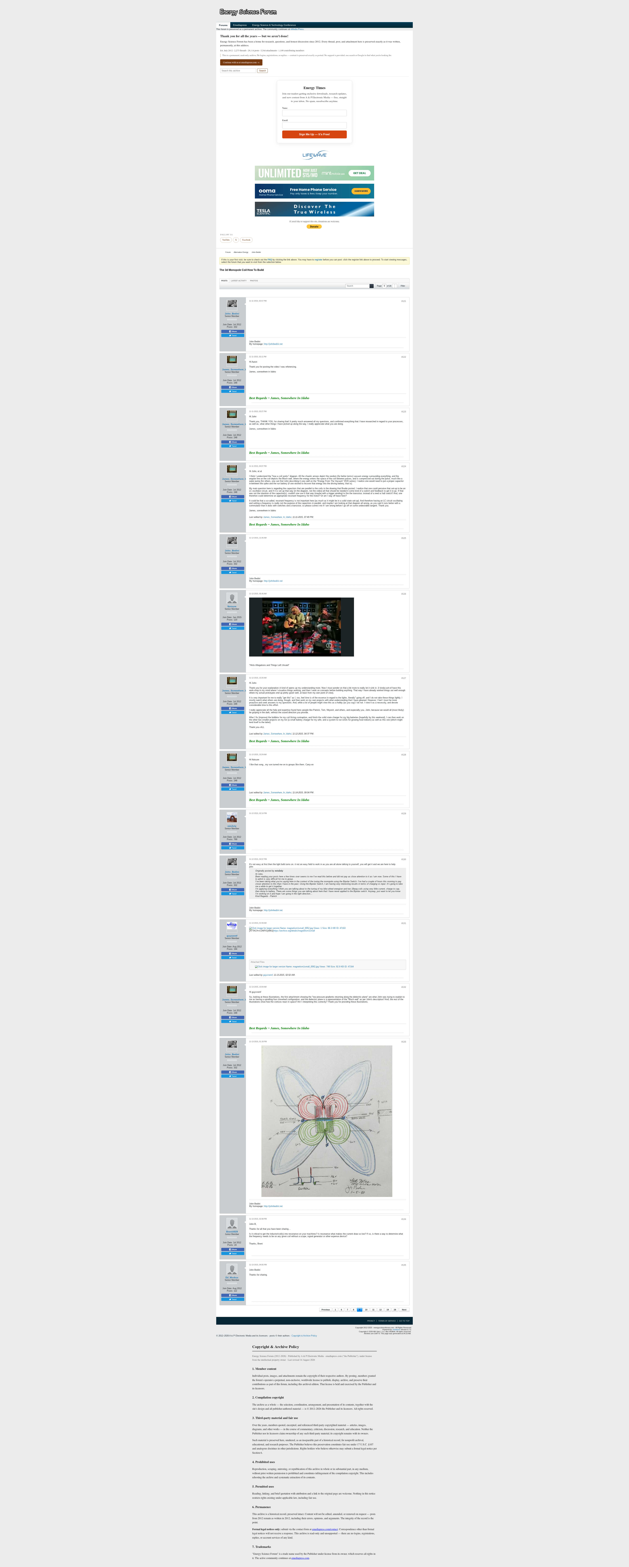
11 (373, 1310)
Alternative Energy (241, 252)
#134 (403, 1219)
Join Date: (227, 324)
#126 (403, 594)
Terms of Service (387, 1321)
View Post (285, 871)
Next (404, 1310)
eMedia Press (297, 29)
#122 (403, 357)
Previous (326, 1310)
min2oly (232, 826)
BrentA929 (232, 1231)
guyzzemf (232, 935)
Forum (228, 252)
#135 (403, 1265)
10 (366, 1310)
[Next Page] (396, 286)
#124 (403, 466)
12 (380, 1310)
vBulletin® (396, 1330)
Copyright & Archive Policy (304, 1335)
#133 (403, 1042)
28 (395, 1310)
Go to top (404, 1321)
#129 (403, 813)
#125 (403, 538)
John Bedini (256, 252)
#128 (403, 755)
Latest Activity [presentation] (239, 281)
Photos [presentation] (254, 281)
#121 (403, 301)
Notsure (232, 606)
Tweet (234, 335)
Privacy (371, 1321)
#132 (403, 987)
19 (388, 1310)
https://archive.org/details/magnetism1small (294, 930)
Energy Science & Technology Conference (274, 25)
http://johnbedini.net (273, 344)
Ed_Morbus (232, 1277)
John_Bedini (232, 313)
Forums (223, 25)
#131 (403, 923)
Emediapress (240, 25)
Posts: (230, 327)
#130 (403, 859)
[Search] (372, 286)
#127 (403, 678)
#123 (403, 412)
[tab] (224, 280)
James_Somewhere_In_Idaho (238, 369)
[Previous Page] (393, 286)
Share (234, 331)
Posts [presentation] (224, 281)
